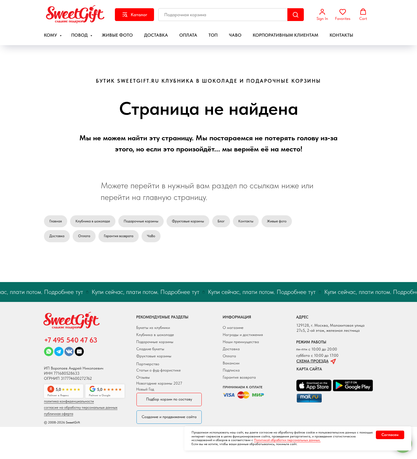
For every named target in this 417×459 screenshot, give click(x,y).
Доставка (56, 236)
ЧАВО (235, 35)
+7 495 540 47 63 (70, 340)
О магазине (233, 327)
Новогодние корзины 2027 (159, 383)
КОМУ (51, 35)
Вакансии (231, 363)
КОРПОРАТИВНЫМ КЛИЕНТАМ (285, 35)
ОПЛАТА (188, 35)
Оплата (84, 236)
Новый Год (145, 389)
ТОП (213, 35)
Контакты (245, 221)
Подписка (231, 370)
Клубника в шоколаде (92, 221)
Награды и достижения (243, 334)
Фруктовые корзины (188, 221)
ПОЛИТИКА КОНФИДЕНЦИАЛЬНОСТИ (69, 401)
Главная (55, 221)
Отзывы (143, 377)
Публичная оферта (58, 414)
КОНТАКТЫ (341, 35)
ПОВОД (80, 35)
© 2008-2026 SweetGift (62, 422)
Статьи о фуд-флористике (158, 370)
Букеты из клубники (153, 327)
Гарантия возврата (118, 236)
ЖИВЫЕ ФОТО (117, 35)
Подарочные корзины (141, 221)
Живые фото (277, 221)
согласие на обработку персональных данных (80, 407)
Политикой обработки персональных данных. (287, 440)
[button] (322, 14)
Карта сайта (309, 369)
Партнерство (147, 364)
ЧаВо (151, 236)
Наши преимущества (241, 341)
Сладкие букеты (150, 349)
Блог (221, 221)
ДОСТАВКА (156, 35)
